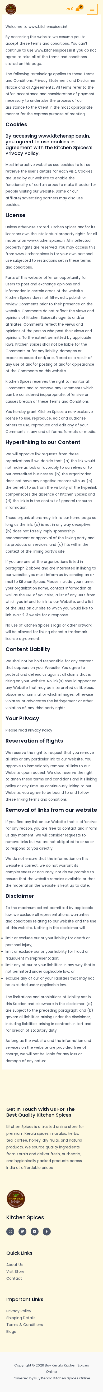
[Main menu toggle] (92, 9)
